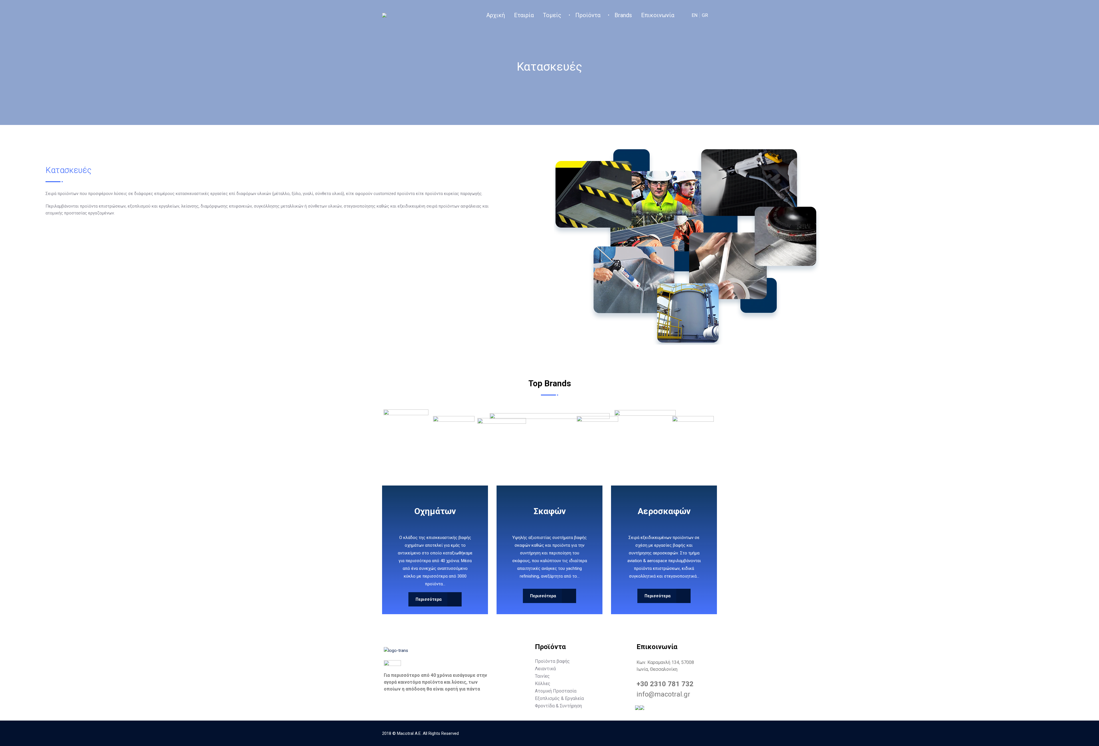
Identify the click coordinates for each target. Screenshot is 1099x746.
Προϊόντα (587, 15)
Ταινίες (542, 676)
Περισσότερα (429, 599)
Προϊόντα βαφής (552, 661)
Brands (623, 15)
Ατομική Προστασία (555, 690)
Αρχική (495, 15)
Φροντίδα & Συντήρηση (558, 705)
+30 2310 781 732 (665, 684)
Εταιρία (524, 15)
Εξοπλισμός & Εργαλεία (559, 698)
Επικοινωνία (657, 15)
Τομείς (552, 15)
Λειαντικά (545, 668)
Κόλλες (542, 683)
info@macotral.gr (663, 694)
